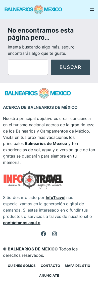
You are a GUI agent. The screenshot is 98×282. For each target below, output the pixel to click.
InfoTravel (55, 197)
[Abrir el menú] (92, 10)
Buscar (70, 67)
